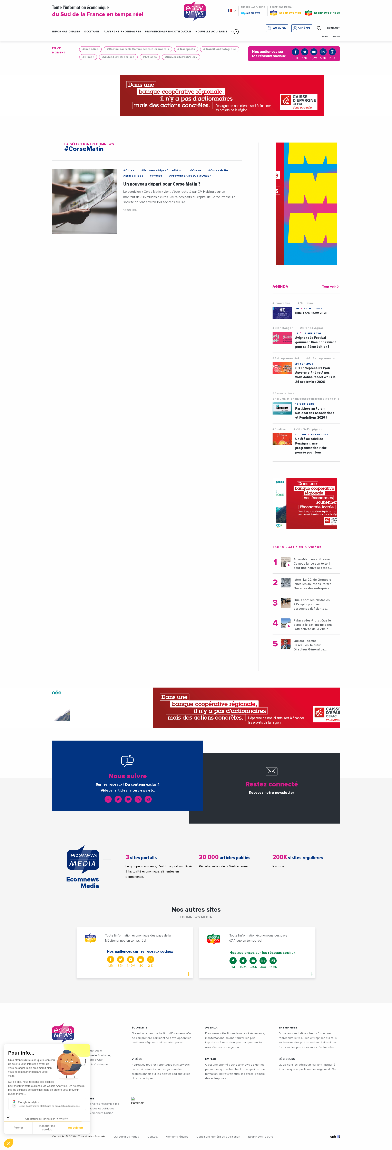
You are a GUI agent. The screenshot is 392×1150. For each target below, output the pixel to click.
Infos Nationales (66, 31)
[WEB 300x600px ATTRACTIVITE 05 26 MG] (306, 204)
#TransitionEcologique (219, 49)
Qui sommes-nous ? (126, 1136)
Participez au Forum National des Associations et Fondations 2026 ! (314, 413)
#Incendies (90, 49)
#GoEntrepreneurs (320, 358)
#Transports (186, 49)
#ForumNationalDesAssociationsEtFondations (308, 398)
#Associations (283, 393)
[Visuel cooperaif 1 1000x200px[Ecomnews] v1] (196, 95)
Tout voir (329, 286)
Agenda (279, 28)
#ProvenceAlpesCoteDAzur (162, 170)
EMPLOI (210, 1059)
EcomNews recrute (260, 1136)
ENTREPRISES (288, 1027)
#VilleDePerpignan (308, 429)
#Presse (156, 175)
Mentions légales (177, 1136)
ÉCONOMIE (139, 1027)
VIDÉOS (137, 1059)
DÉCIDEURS (287, 1059)
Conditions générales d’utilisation (218, 1136)
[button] (236, 31)
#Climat (88, 57)
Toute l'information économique (98, 11)
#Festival (280, 429)
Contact (152, 1136)
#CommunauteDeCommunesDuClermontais (138, 49)
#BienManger (283, 328)
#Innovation (282, 303)
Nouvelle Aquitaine (211, 31)
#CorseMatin (218, 170)
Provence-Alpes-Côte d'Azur (168, 31)
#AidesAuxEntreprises (118, 57)
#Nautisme (306, 303)
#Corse (129, 170)
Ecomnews (251, 13)
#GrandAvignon (312, 328)
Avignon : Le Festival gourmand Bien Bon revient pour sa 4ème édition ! (315, 342)
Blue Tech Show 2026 (311, 313)
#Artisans (150, 57)
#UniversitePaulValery (181, 57)
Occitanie (92, 31)
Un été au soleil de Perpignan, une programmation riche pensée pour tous (311, 445)
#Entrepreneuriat (286, 358)
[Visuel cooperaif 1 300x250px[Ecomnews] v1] (306, 503)
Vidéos (304, 28)
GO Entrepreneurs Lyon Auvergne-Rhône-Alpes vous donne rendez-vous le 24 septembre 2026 (315, 375)
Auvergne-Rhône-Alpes (122, 31)
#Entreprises (133, 175)
